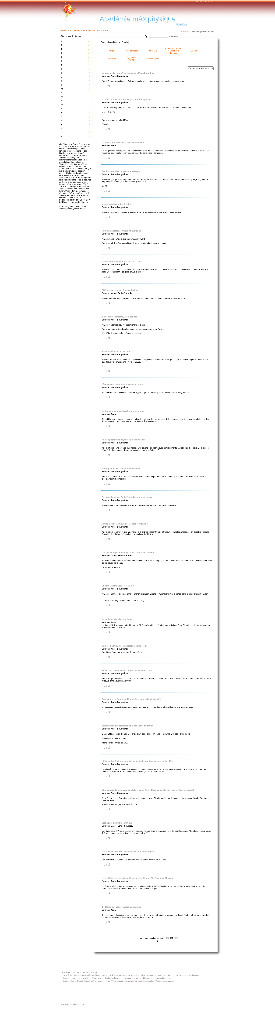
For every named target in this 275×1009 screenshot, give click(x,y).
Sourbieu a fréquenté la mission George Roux (124, 646)
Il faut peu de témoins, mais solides (119, 317)
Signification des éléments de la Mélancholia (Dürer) (127, 726)
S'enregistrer (210, 1)
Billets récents (208, 32)
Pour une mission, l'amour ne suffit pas (121, 231)
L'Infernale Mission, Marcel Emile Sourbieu (173, 51)
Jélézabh (153, 51)
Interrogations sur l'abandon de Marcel (121, 468)
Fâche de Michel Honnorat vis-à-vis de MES (123, 384)
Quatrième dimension (132, 59)
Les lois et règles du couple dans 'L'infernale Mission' (128, 552)
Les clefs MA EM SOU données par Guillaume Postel (128, 851)
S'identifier (199, 1)
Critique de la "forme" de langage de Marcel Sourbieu (128, 73)
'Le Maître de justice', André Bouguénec (121, 907)
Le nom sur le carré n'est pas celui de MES (123, 142)
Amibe (111, 51)
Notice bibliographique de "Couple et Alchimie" (125, 524)
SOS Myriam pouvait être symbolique (120, 290)
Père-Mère (111, 59)
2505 (176, 938)
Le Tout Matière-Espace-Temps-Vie (119, 586)
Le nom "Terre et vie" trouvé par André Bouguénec (127, 99)
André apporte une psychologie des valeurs (123, 440)
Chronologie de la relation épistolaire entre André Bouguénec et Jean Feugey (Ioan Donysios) (148, 790)
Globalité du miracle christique (117, 823)
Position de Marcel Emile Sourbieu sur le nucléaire (127, 497)
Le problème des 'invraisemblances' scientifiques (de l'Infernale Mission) (137, 878)
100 (167, 938)
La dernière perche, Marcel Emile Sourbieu (123, 411)
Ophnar (194, 51)
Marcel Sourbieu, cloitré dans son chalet (122, 261)
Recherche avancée (190, 32)
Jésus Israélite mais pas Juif (116, 351)
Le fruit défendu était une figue (117, 619)
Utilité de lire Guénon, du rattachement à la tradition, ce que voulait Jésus (138, 761)
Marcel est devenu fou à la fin (116, 204)
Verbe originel (153, 59)
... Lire (105, 86)
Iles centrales (132, 51)
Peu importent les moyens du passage (121, 171)
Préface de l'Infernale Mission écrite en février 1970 (127, 670)
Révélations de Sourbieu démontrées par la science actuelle (131, 699)
